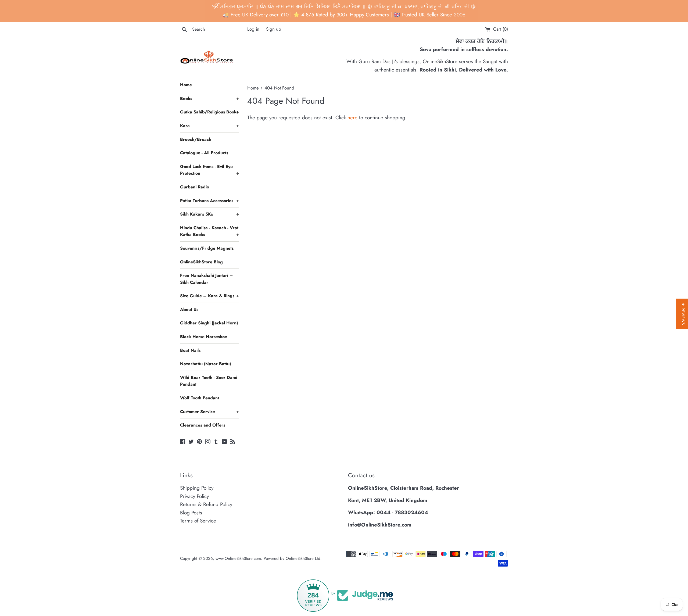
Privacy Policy (194, 496)
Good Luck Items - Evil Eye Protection (209, 170)
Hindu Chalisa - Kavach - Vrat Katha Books (209, 231)
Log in (253, 29)
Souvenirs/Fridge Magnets (207, 248)
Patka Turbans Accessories (209, 201)
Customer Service (209, 412)
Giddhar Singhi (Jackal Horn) (209, 323)
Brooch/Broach (195, 139)
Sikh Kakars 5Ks (209, 214)
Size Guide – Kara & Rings (209, 296)
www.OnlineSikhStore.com (238, 558)
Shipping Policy (196, 488)
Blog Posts (191, 512)
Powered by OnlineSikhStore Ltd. (293, 558)
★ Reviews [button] (683, 314)
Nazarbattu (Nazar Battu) (205, 364)
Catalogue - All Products (204, 153)
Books (209, 98)
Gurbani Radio (194, 187)
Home (186, 85)
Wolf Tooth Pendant (199, 398)
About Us (189, 309)
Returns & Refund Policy (206, 504)
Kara (209, 126)
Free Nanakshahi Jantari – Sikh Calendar (206, 278)
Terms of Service (198, 520)
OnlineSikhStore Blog (201, 262)
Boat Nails (190, 350)
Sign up (273, 29)
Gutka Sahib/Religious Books (209, 112)
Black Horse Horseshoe (203, 337)
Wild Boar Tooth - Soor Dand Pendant (209, 381)
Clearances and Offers (202, 425)
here (352, 117)
